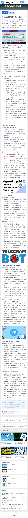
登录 (23, 2)
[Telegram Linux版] (4, 471)
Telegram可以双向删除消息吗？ (7, 458)
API (7, 143)
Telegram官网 (12, 411)
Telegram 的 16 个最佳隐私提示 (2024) (20, 458)
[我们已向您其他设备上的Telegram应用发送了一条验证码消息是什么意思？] (20, 437)
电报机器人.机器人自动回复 (7, 413)
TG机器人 (18, 411)
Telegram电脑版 (11, 464)
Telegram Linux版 (12, 469)
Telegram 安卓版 (11, 483)
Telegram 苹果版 (11, 478)
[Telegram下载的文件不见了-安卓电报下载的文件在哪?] (7, 437)
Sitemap (23, 513)
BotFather (9, 129)
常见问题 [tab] (12, 12)
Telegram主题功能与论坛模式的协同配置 (11, 508)
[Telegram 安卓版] (4, 484)
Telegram (6, 411)
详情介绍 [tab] (5, 12)
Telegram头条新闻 (12, 7)
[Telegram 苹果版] (4, 480)
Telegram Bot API (6, 22)
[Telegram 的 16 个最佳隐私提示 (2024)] (20, 451)
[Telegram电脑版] (4, 466)
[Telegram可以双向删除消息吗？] (7, 451)
